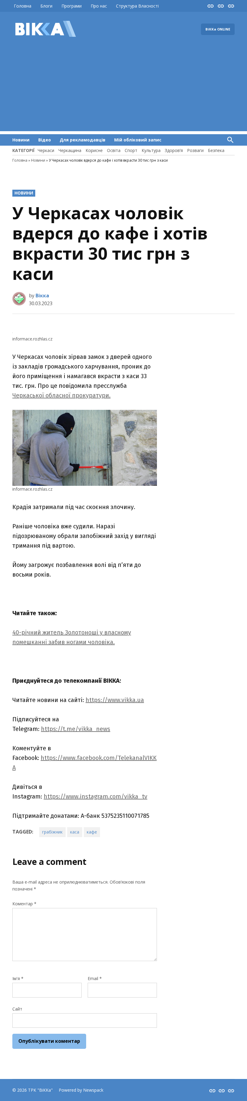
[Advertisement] (123, 89)
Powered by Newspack (81, 1090)
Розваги (195, 150)
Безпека (216, 150)
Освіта (113, 150)
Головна (22, 6)
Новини (21, 140)
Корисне (94, 150)
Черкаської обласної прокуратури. (61, 395)
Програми (71, 6)
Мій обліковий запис (137, 140)
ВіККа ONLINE (217, 29)
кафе (92, 832)
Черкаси (46, 150)
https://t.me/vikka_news (75, 728)
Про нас (99, 6)
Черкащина (69, 150)
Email (95, 978)
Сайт (17, 1009)
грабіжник (52, 832)
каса (74, 832)
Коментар (24, 903)
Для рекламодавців (82, 140)
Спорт (131, 150)
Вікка (42, 295)
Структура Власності (137, 6)
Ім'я (17, 978)
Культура (151, 150)
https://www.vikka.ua (115, 700)
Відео (44, 140)
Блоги (46, 6)
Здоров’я (174, 150)
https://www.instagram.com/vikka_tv (95, 796)
